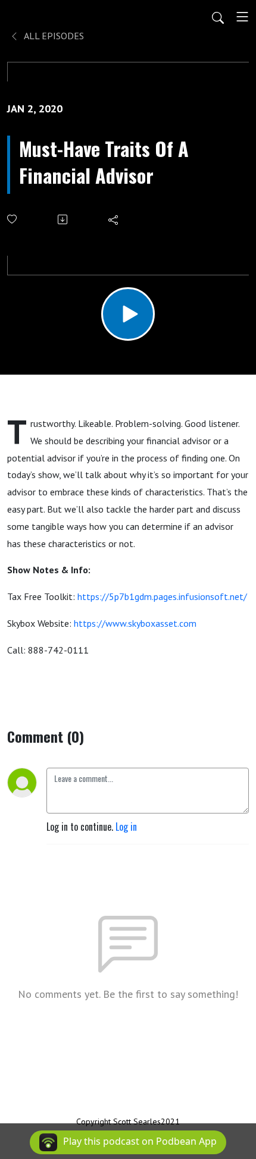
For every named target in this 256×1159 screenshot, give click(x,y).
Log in (126, 826)
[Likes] (13, 219)
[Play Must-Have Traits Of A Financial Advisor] (128, 314)
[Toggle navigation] (242, 16)
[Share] (114, 219)
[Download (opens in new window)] (63, 219)
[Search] (218, 17)
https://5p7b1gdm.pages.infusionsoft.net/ (162, 596)
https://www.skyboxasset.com (135, 623)
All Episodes (53, 36)
